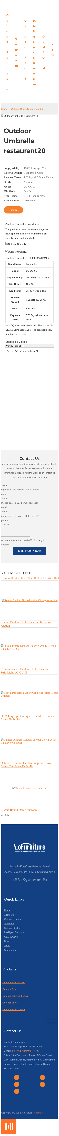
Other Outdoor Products (39, 578)
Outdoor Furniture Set (13, 982)
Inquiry (13, 210)
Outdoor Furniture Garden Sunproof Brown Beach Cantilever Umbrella (26, 764)
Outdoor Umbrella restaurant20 (27, 109)
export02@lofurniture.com (25, 1050)
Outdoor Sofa (9, 989)
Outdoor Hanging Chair (14, 578)
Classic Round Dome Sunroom (19, 809)
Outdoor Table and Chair (15, 996)
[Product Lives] (8, 1133)
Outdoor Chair (9, 1002)
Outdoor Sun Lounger (13, 1009)
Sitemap (38, 1112)
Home (4, 109)
